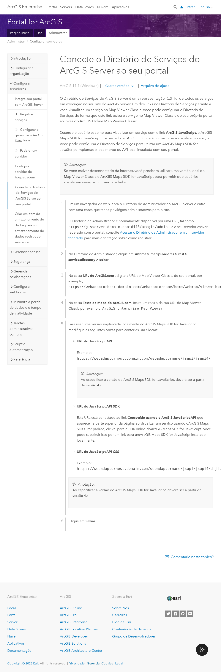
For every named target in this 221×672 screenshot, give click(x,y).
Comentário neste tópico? (192, 557)
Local (11, 608)
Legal (119, 663)
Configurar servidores (46, 41)
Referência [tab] (21, 359)
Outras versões (117, 86)
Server (12, 622)
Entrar (190, 7)
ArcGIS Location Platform (79, 629)
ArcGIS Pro (68, 615)
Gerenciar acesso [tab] (27, 252)
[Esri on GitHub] (183, 614)
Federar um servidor (26, 153)
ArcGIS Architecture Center (81, 650)
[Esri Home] (173, 598)
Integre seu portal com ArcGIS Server (29, 101)
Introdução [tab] (22, 58)
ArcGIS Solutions (73, 643)
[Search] (175, 6)
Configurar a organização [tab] (21, 71)
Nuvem (102, 7)
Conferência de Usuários (131, 629)
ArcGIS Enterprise (24, 6)
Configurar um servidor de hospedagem (25, 171)
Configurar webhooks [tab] (20, 289)
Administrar (58, 33)
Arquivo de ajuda (154, 85)
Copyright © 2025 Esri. (23, 663)
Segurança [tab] (21, 262)
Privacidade (77, 663)
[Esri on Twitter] (168, 614)
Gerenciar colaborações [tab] (20, 274)
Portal (52, 7)
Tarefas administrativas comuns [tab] (21, 329)
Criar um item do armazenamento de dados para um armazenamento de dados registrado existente (29, 228)
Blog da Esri (121, 622)
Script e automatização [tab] (21, 347)
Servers (66, 7)
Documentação (19, 650)
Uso (39, 33)
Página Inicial (20, 33)
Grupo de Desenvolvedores (134, 636)
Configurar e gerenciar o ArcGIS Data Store (29, 135)
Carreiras (119, 615)
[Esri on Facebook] (175, 614)
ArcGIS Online (71, 608)
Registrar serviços (24, 117)
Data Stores (84, 7)
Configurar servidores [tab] (20, 86)
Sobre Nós (120, 608)
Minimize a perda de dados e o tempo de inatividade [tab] (25, 307)
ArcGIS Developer (74, 636)
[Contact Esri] (190, 614)
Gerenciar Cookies (100, 663)
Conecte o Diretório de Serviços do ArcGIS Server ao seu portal (30, 195)
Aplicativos (120, 7)
